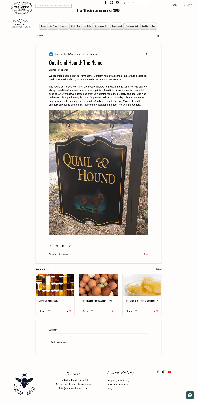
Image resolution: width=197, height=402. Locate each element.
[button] (190, 4)
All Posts (39, 36)
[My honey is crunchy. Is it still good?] (142, 285)
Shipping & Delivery (118, 380)
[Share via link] (70, 245)
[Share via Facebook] (50, 245)
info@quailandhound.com (73, 388)
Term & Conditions (118, 384)
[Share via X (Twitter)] (56, 245)
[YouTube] (117, 2)
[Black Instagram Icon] (111, 2)
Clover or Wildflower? (48, 300)
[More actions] (146, 54)
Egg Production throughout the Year (98, 300)
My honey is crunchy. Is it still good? (142, 300)
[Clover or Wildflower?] (55, 285)
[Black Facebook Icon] (105, 2)
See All (158, 269)
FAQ (110, 388)
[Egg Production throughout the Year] (98, 285)
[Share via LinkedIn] (63, 245)
